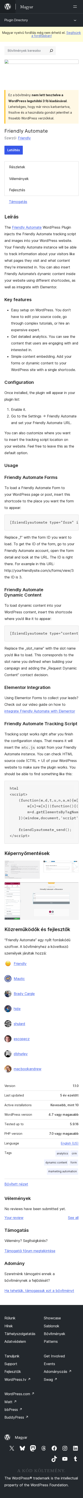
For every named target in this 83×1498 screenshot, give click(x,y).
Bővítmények (54, 1334)
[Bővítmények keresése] (51, 50)
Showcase (52, 1318)
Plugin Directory (16, 20)
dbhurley (21, 1054)
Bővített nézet (16, 1184)
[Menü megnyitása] (76, 6)
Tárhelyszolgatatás (19, 1334)
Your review (13, 1217)
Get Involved (54, 1356)
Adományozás (58, 1371)
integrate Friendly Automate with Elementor (39, 711)
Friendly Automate (27, 227)
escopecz (22, 1039)
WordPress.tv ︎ (17, 1379)
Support (10, 1364)
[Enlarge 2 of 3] (72, 866)
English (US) (70, 1143)
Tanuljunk (11, 1356)
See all (73, 1217)
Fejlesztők (12, 1371)
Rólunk (9, 1318)
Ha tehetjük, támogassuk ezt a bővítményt (39, 1290)
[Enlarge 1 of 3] (34, 866)
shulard (19, 1024)
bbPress (13, 1409)
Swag (50, 1379)
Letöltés (13, 150)
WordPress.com (19, 1394)
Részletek (17, 167)
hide (17, 1008)
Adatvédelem (15, 1341)
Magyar (21, 1437)
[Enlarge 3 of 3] (72, 888)
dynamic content (56, 1162)
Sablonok (51, 1326)
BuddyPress (16, 1417)
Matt (10, 1402)
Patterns (51, 1341)
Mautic (19, 978)
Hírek (8, 1326)
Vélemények (19, 178)
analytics (62, 1153)
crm (74, 1153)
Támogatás (18, 201)
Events (49, 1364)
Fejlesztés (17, 190)
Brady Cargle (24, 993)
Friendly (24, 138)
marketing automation (62, 1171)
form (74, 1162)
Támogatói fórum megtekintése (29, 1251)
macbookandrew (27, 1069)
